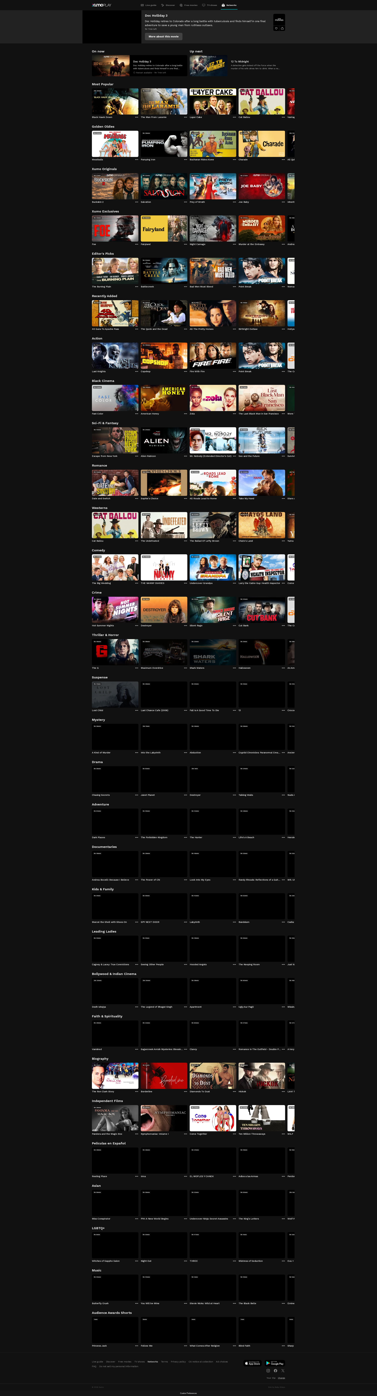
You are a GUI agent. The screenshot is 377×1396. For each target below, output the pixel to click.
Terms (164, 1361)
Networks (231, 5)
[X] (283, 1370)
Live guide (150, 5)
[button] (163, 36)
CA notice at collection (201, 1361)
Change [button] (281, 1378)
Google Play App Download (275, 1363)
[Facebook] (275, 1370)
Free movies (190, 5)
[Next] (285, 100)
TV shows (212, 5)
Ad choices (222, 1361)
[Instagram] (268, 1370)
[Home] (101, 5)
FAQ (94, 1366)
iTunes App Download (253, 1363)
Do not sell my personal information (118, 1366)
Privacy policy (178, 1361)
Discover (170, 5)
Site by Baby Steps (276, 1387)
